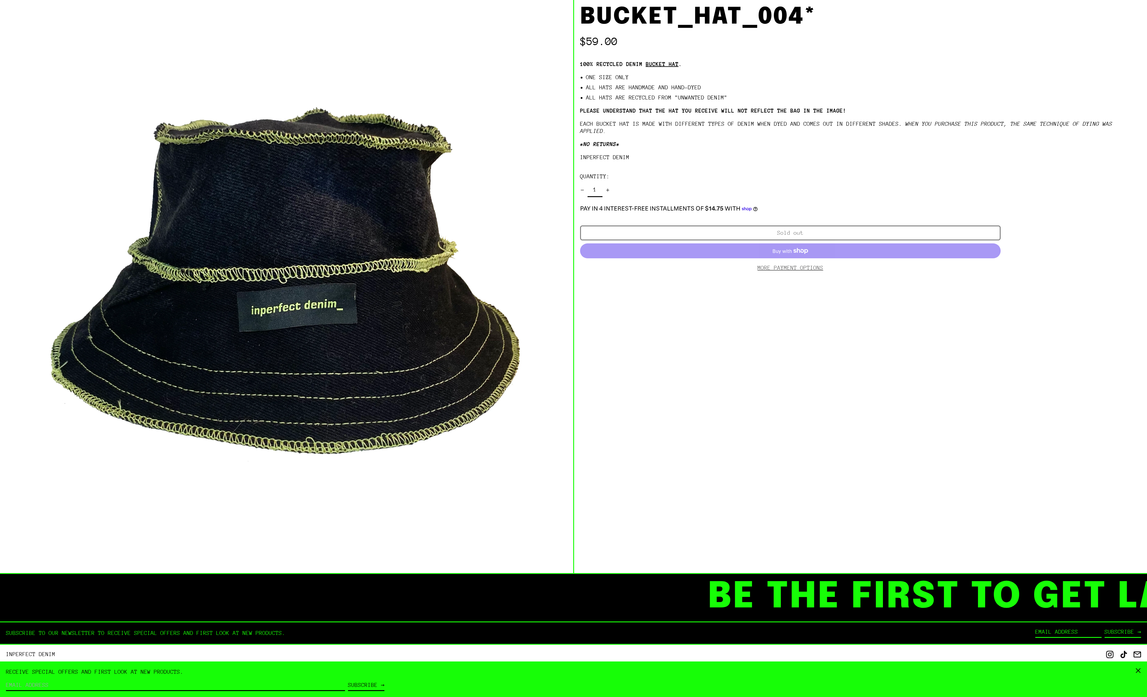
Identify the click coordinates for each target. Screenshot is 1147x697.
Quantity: (595, 176)
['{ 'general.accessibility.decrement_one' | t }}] (582, 190)
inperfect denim (604, 157)
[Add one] (607, 190)
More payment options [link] (790, 268)
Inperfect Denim (30, 654)
